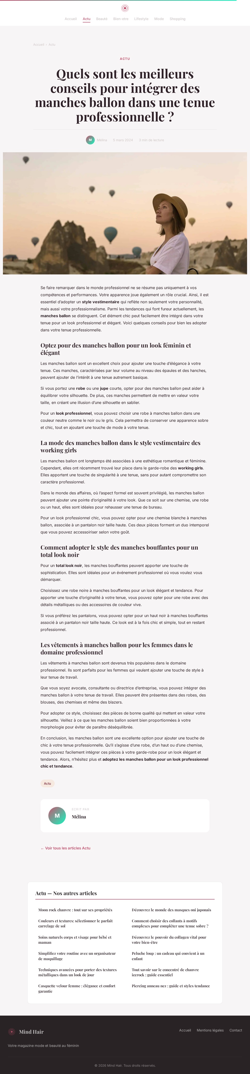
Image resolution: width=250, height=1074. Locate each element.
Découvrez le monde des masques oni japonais (171, 909)
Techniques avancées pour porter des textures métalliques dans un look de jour (77, 972)
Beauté (101, 19)
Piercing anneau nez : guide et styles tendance (171, 985)
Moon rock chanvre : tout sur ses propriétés (75, 909)
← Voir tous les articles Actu (65, 848)
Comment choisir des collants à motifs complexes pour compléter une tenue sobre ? (170, 923)
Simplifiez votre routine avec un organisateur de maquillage (77, 956)
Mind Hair (31, 1031)
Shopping (178, 19)
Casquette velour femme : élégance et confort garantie (76, 988)
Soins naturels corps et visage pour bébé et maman (74, 940)
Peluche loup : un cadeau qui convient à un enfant (168, 956)
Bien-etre (120, 19)
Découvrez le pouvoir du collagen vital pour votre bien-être (169, 940)
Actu (86, 19)
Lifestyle (141, 19)
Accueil (71, 19)
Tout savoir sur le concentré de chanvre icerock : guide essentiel (165, 972)
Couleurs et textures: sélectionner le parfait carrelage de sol (75, 923)
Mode (159, 19)
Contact (235, 1030)
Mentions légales (210, 1030)
